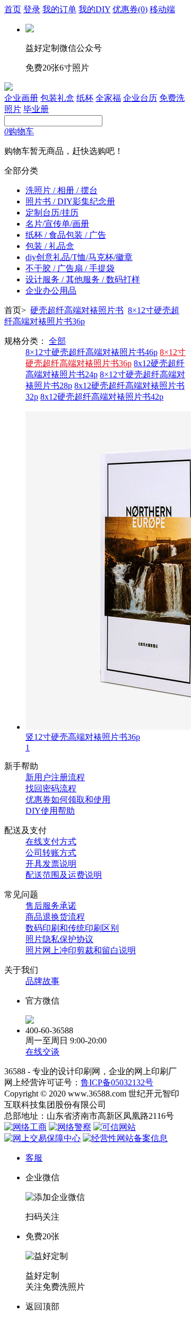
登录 (31, 9)
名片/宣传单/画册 (57, 223)
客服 (33, 1157)
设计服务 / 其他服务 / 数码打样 (82, 279)
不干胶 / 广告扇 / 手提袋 (70, 268)
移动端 (162, 9)
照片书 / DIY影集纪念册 (70, 201)
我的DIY (94, 9)
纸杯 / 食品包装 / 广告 (65, 234)
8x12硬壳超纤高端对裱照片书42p (101, 396)
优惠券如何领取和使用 (67, 799)
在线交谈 (42, 1051)
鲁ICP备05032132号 (117, 1082)
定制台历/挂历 (52, 212)
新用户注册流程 (55, 777)
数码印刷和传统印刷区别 (72, 928)
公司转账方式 (50, 852)
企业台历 (140, 97)
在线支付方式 (50, 841)
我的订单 (59, 9)
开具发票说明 (50, 863)
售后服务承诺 (50, 905)
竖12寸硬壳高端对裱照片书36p (82, 736)
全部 (57, 341)
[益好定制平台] (8, 87)
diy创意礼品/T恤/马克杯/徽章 (79, 257)
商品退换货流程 (55, 916)
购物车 (19, 131)
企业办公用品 (50, 290)
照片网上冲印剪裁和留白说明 (80, 950)
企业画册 (21, 97)
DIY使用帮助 (50, 810)
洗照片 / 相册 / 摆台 (61, 190)
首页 (12, 9)
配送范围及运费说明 (63, 874)
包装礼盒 (57, 97)
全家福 (108, 97)
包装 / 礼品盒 (49, 246)
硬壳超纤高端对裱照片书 (77, 310)
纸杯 (84, 97)
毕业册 (36, 109)
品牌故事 (42, 981)
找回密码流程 (50, 788)
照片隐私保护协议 (59, 939)
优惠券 (129, 9)
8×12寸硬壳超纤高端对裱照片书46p (91, 352)
